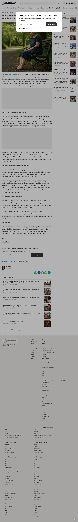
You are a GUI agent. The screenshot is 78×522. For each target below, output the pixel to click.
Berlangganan (51, 24)
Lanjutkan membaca (23, 28)
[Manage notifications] (75, 519)
